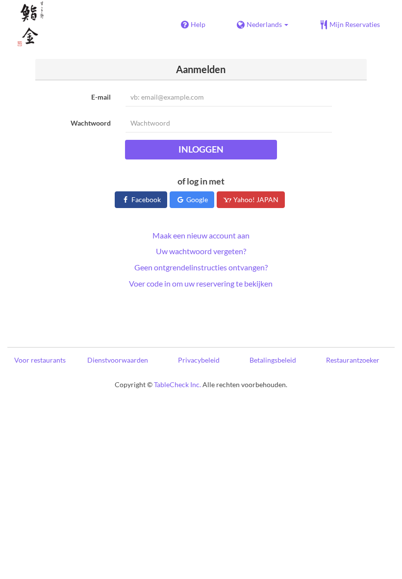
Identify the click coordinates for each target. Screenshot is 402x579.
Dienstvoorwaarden (117, 360)
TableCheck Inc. (177, 384)
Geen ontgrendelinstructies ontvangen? (201, 267)
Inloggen (201, 149)
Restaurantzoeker (352, 360)
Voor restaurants (40, 360)
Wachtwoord (91, 123)
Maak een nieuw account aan (201, 235)
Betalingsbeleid (273, 360)
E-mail (101, 97)
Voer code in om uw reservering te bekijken (201, 283)
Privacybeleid (199, 360)
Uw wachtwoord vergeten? (201, 251)
